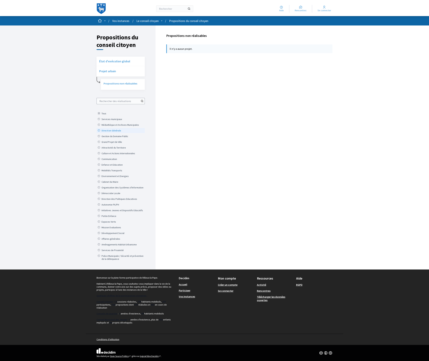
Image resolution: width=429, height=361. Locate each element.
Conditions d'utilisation (108, 339)
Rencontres (263, 290)
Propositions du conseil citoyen (188, 21)
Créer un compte (227, 284)
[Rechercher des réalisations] (142, 101)
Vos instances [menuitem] (187, 296)
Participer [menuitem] (184, 290)
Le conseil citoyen (147, 21)
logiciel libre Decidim (150, 356)
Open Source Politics (120, 356)
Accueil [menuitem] (183, 284)
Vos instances (120, 21)
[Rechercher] (189, 9)
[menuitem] (121, 113)
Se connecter (225, 290)
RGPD (299, 284)
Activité (261, 284)
